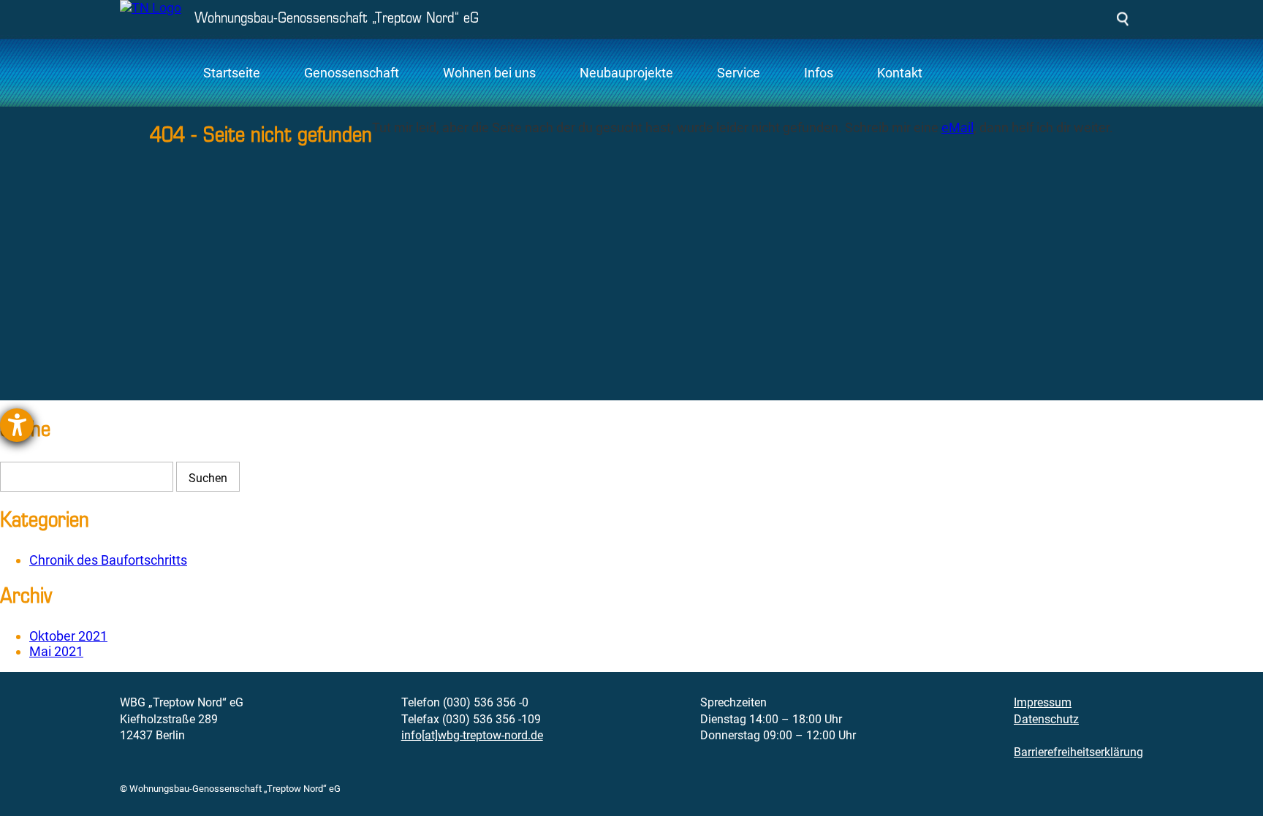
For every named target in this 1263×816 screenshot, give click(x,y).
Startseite (231, 72)
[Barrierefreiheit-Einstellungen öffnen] (17, 425)
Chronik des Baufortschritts (108, 560)
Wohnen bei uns (489, 72)
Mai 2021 (56, 651)
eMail (957, 127)
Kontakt (899, 72)
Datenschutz (1046, 719)
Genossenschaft (351, 72)
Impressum (1043, 702)
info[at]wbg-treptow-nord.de (472, 735)
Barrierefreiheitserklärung (1078, 752)
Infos (818, 72)
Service (738, 72)
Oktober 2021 (68, 636)
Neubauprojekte (626, 72)
